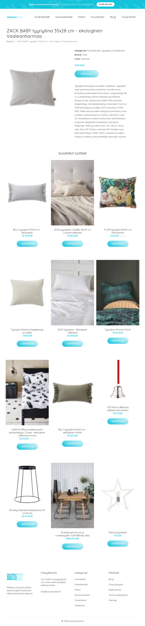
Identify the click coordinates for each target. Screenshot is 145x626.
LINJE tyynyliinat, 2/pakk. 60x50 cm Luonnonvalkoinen (72, 231)
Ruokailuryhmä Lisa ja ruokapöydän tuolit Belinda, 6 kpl (72, 534)
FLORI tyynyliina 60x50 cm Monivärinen (117, 231)
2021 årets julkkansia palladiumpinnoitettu (118, 409)
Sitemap (113, 600)
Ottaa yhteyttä (116, 584)
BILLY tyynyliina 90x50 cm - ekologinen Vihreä (72, 431)
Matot (81, 17)
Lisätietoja (86, 74)
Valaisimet (80, 605)
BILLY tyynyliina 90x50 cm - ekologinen (27, 231)
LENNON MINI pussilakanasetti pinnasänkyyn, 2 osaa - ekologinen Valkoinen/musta (27, 432)
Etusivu (10, 41)
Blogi (113, 17)
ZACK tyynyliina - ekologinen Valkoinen (72, 331)
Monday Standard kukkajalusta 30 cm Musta (27, 512)
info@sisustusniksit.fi (51, 591)
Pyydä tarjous (105, 4)
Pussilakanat (118, 50)
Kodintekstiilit (42, 17)
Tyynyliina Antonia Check (118, 329)
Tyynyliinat (106, 50)
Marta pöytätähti (118, 532)
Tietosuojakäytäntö (118, 595)
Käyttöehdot (115, 589)
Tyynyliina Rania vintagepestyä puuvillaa (27, 331)
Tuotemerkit (128, 17)
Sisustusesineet (63, 17)
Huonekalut (97, 17)
